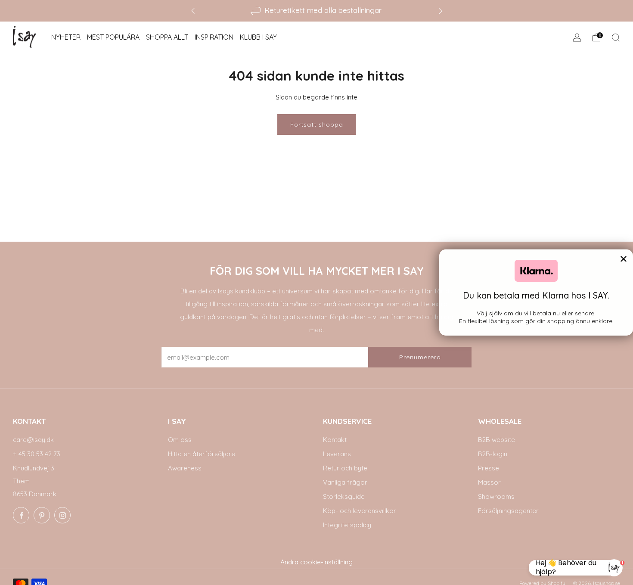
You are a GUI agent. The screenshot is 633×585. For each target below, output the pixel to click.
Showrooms (496, 496)
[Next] (440, 10)
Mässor (489, 482)
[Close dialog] (623, 259)
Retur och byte (345, 468)
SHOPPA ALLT (167, 37)
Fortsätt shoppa (316, 124)
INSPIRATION (214, 37)
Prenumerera (420, 357)
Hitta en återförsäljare (201, 454)
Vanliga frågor (345, 482)
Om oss (180, 440)
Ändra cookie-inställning (316, 562)
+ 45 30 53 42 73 (36, 454)
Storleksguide (344, 496)
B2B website (496, 440)
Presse (488, 468)
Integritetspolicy (347, 525)
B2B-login (492, 454)
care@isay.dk (33, 440)
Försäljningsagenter (508, 511)
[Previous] (193, 10)
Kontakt (335, 440)
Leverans (337, 454)
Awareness (185, 468)
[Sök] (615, 37)
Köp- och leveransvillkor (359, 511)
